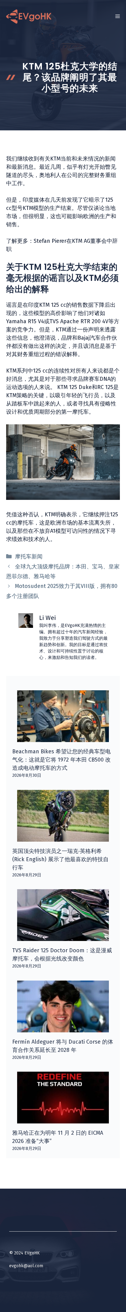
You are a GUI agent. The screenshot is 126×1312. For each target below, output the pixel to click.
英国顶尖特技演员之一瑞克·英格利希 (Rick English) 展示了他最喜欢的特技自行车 (60, 859)
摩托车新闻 (29, 556)
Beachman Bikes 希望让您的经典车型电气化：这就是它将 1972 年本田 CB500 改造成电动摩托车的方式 (61, 759)
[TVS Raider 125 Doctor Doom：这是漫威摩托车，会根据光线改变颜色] (63, 936)
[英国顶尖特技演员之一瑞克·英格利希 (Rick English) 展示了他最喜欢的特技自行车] (63, 837)
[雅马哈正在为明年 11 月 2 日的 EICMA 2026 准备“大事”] (63, 1119)
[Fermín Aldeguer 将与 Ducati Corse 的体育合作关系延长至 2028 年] (63, 1028)
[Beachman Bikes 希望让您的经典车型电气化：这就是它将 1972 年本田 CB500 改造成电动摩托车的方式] (63, 737)
